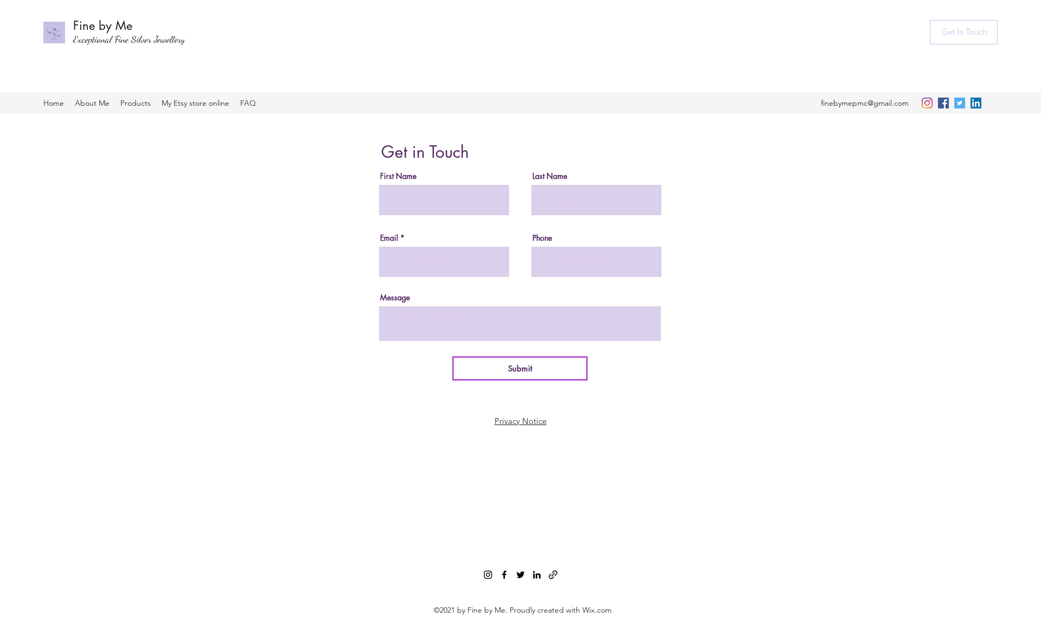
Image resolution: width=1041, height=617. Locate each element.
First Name (398, 176)
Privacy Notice (520, 421)
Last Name (549, 176)
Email (389, 238)
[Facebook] (943, 103)
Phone (542, 238)
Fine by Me (102, 25)
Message (395, 297)
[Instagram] (927, 103)
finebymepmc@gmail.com (865, 103)
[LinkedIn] (976, 103)
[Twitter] (959, 103)
